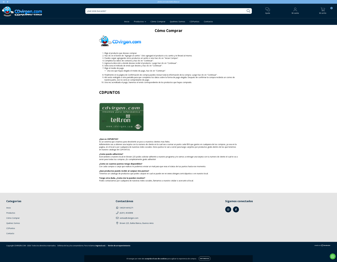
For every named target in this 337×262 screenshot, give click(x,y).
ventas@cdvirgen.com (129, 218)
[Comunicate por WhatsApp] (333, 256)
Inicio (126, 21)
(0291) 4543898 (126, 213)
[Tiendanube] (322, 246)
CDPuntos (194, 21)
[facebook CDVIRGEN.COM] (7, 2)
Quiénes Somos (177, 21)
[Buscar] (248, 11)
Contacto (208, 21)
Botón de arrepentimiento (119, 245)
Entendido (204, 258)
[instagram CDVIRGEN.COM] (4, 2)
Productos (139, 21)
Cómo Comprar (158, 21)
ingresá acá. (100, 245)
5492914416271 (126, 207)
